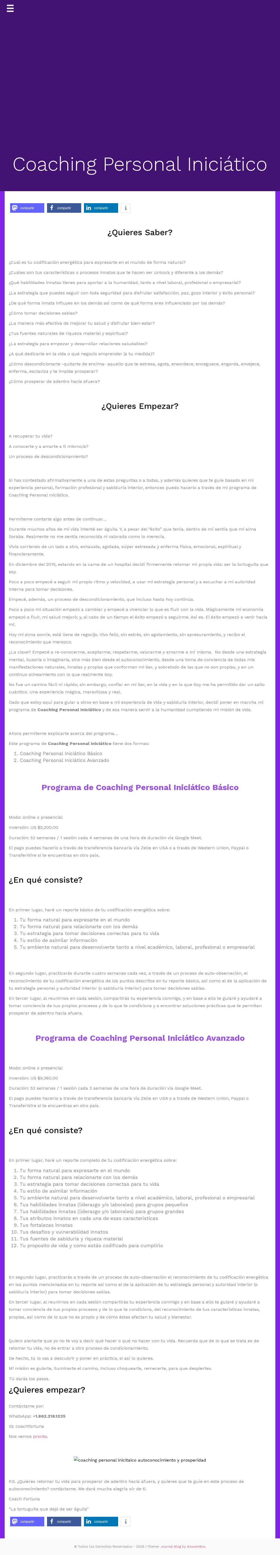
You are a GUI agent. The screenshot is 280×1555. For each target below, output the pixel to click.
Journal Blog (171, 1546)
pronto (40, 1436)
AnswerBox (196, 1546)
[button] (27, 208)
